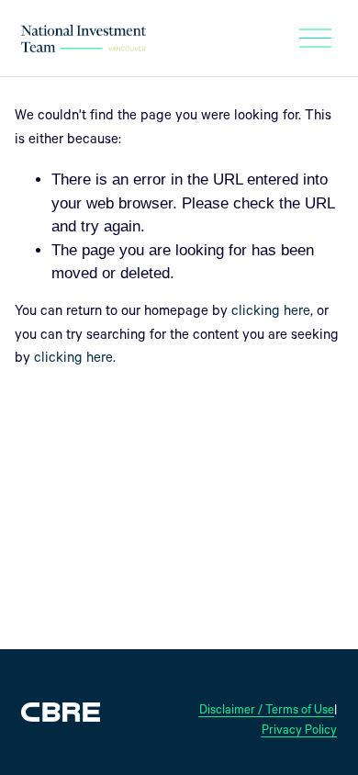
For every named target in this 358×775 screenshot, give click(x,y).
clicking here (270, 312)
